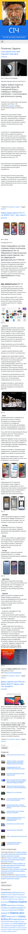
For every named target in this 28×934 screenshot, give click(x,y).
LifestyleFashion (8, 892)
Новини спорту (12, 916)
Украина (15, 925)
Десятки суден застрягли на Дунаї (16, 754)
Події (17, 921)
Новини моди (5, 910)
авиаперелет (13, 927)
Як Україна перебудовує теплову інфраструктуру (15, 774)
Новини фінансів (19, 919)
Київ (4, 896)
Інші (18, 892)
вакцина (24, 927)
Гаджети (17, 207)
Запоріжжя (21, 894)
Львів (10, 899)
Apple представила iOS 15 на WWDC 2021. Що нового (13, 213)
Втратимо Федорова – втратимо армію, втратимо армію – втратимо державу (16, 806)
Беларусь (4, 894)
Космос (5, 899)
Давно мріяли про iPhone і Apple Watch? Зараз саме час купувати (13, 684)
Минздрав (16, 899)
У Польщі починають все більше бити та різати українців (16, 799)
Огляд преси (5, 921)
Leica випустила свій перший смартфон (10, 52)
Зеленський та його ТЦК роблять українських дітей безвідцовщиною (16, 786)
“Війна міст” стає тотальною (14, 792)
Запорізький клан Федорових (15, 830)
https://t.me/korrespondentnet (13, 672)
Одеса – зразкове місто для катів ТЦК (17, 836)
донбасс (10, 929)
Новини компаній (18, 908)
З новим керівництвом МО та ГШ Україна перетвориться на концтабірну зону (16, 819)
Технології (8, 925)
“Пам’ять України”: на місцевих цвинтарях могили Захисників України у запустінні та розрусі (15, 762)
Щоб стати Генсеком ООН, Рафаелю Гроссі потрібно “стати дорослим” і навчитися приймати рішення (16, 781)
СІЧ (14, 30)
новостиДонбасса (17, 929)
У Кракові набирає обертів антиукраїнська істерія (14, 843)
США (2, 925)
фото (15, 931)
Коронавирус (12, 897)
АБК (23, 892)
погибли (4, 931)
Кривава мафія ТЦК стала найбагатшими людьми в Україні (16, 767)
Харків (21, 925)
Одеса (12, 921)
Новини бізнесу (12, 905)
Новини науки (13, 910)
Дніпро (15, 894)
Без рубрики (11, 207)
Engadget (11, 106)
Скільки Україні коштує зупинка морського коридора (15, 811)
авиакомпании (5, 927)
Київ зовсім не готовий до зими (15, 823)
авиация (19, 927)
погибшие (10, 931)
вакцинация (4, 929)
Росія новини (20, 923)
